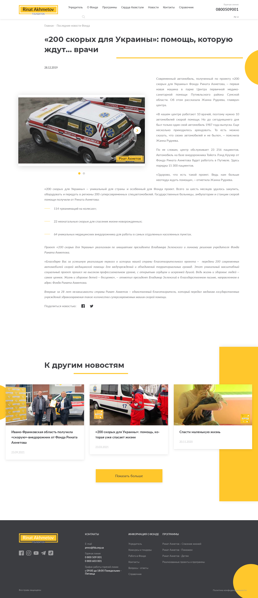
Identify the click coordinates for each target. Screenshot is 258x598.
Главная (49, 25)
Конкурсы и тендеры (140, 549)
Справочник (186, 7)
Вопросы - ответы (138, 567)
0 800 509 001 (93, 557)
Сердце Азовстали (132, 7)
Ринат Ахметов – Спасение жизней (181, 543)
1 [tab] (79, 173)
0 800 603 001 (93, 560)
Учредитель (75, 7)
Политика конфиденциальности (230, 590)
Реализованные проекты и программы (183, 561)
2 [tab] (84, 173)
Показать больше (129, 476)
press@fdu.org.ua (94, 547)
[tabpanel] (81, 130)
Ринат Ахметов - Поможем (177, 549)
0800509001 (227, 9)
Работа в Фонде (137, 555)
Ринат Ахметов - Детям (175, 555)
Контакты (169, 7)
